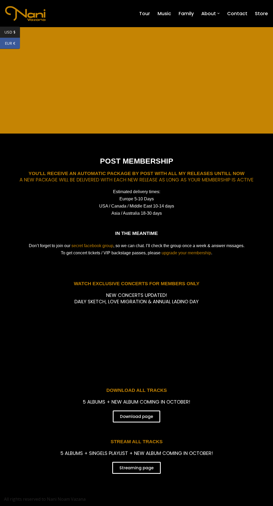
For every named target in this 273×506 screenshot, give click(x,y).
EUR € (12, 44)
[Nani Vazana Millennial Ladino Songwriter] (25, 13)
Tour (144, 13)
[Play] (136, 336)
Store (261, 13)
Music (164, 13)
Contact (237, 13)
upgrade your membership (186, 253)
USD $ (12, 32)
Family (186, 13)
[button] (218, 13)
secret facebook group (92, 245)
